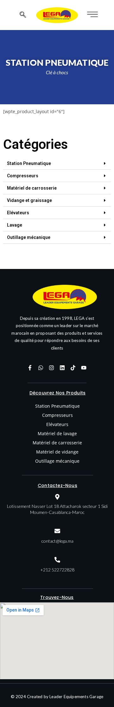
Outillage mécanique (28, 237)
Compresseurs (22, 175)
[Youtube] (84, 368)
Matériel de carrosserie (32, 188)
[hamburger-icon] (92, 15)
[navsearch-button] (22, 15)
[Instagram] (51, 368)
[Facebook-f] (30, 368)
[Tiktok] (73, 368)
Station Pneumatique (29, 163)
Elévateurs (18, 212)
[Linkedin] (62, 368)
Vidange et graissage (29, 200)
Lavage (14, 225)
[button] (57, 163)
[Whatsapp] (40, 368)
